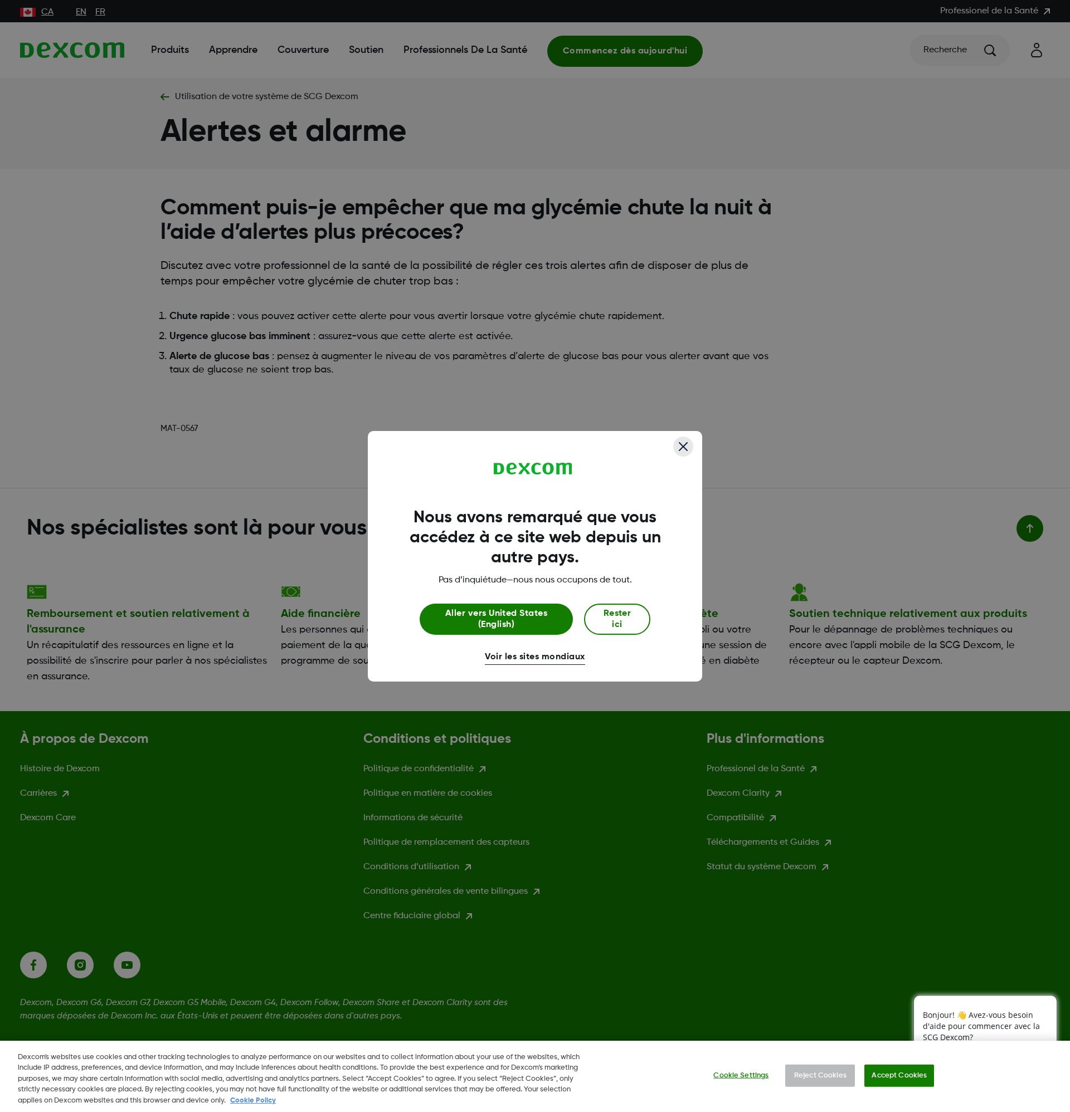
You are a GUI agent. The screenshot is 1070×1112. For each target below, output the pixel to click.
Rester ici (617, 619)
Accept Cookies (899, 1075)
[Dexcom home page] (533, 469)
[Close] (683, 447)
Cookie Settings (741, 1075)
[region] (535, 1076)
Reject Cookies (820, 1075)
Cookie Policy (253, 1100)
